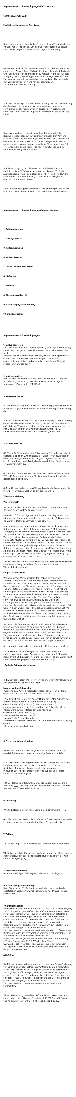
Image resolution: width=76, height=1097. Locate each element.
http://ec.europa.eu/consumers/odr (33, 922)
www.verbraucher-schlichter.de (19, 944)
